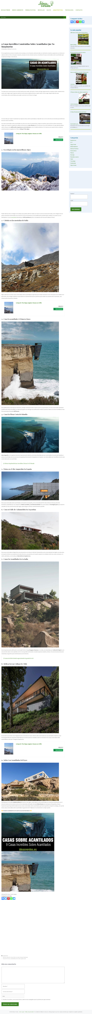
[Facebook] (3, 898)
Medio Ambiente (17, 10)
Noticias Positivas (74, 148)
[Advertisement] (33, 31)
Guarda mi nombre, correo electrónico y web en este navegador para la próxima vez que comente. (26, 999)
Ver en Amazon (59, 139)
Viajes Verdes (73, 165)
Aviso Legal (21, 1011)
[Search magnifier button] (65, 17)
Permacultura (30, 10)
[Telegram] (14, 898)
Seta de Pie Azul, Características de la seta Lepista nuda (14, 958)
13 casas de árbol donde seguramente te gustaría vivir (18, 658)
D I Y (71, 142)
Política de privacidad (29, 1011)
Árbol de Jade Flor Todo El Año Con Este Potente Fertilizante (15, 957)
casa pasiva (13, 217)
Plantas (72, 152)
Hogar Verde (5, 10)
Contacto (79, 10)
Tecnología (69, 10)
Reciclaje (41, 10)
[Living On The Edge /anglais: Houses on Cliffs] (9, 138)
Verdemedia (73, 163)
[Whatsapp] (11, 898)
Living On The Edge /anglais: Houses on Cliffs (29, 133)
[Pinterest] (8, 898)
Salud (49, 10)
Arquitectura (58, 10)
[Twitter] (5, 898)
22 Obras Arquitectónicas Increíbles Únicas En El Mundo (18, 463)
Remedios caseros (74, 157)
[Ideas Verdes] (46, 4)
